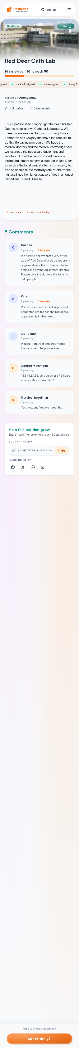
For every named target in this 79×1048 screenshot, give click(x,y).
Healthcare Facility (38, 212)
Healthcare (13, 26)
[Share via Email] (43, 467)
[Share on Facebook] (13, 467)
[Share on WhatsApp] (33, 467)
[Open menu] (69, 10)
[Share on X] (23, 467)
